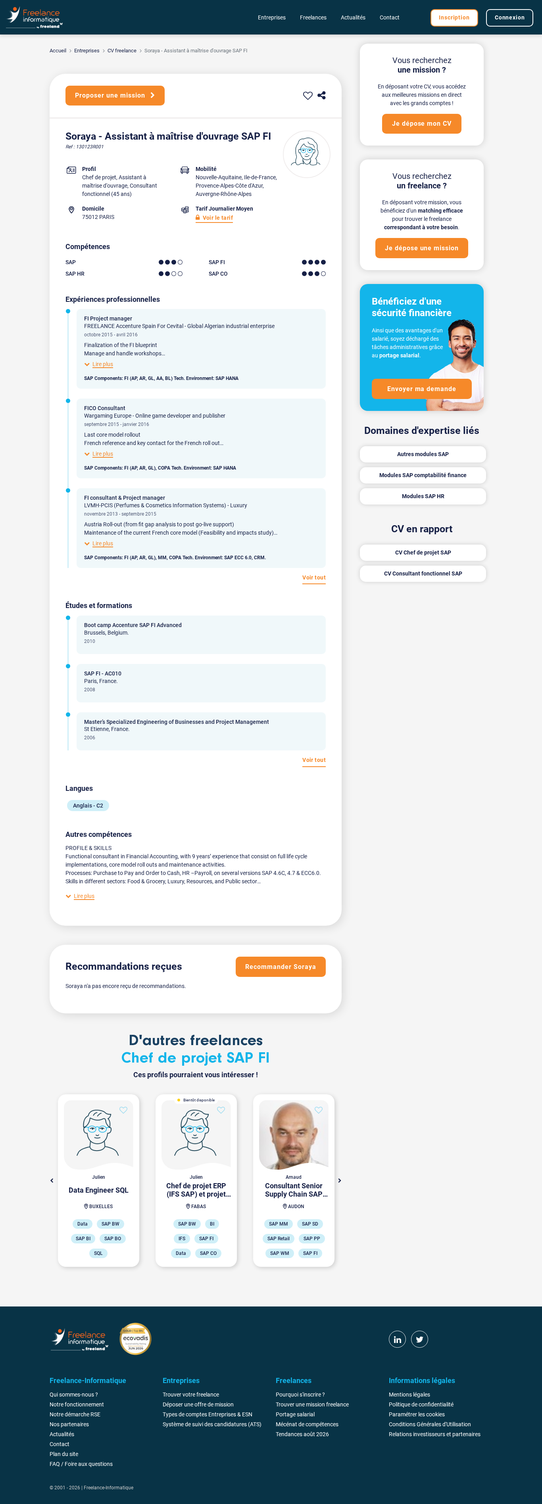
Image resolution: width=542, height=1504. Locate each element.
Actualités (353, 17)
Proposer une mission (111, 95)
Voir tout (314, 577)
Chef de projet (99, 177)
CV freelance (122, 51)
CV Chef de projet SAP (423, 552)
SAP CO (218, 273)
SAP (70, 262)
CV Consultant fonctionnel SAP (423, 573)
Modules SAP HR (423, 496)
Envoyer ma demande (421, 389)
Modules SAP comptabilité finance (423, 475)
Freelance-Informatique (108, 1488)
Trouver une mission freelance (312, 1404)
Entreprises (87, 51)
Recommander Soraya (280, 967)
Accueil (58, 51)
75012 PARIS (98, 217)
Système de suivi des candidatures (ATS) (212, 1424)
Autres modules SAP (423, 454)
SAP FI (217, 262)
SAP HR (75, 273)
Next (340, 1181)
